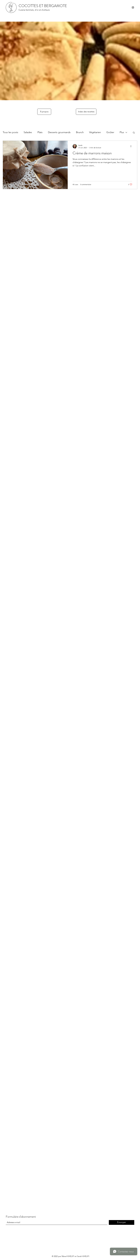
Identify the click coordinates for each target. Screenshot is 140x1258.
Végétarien (95, 132)
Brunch (80, 132)
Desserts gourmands (59, 132)
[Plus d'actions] (131, 146)
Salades (28, 132)
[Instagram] (133, 7)
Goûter (110, 132)
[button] (133, 132)
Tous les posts (10, 132)
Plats (40, 132)
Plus (122, 132)
